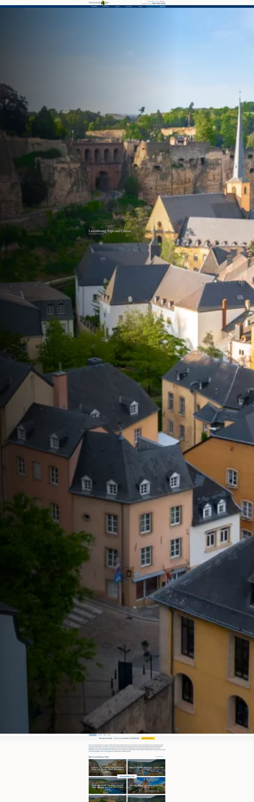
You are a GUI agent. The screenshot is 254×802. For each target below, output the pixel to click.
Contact (140, 6)
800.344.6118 (158, 3)
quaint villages (96, 751)
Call (134, 738)
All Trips (100, 734)
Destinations (94, 6)
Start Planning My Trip (147, 738)
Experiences (106, 6)
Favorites (163, 1)
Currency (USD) (151, 1)
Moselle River (92, 748)
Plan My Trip (129, 6)
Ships (104, 734)
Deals (109, 734)
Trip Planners (108, 751)
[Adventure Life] (99, 2)
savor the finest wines (109, 748)
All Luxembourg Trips (159, 756)
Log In (157, 1)
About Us (117, 6)
